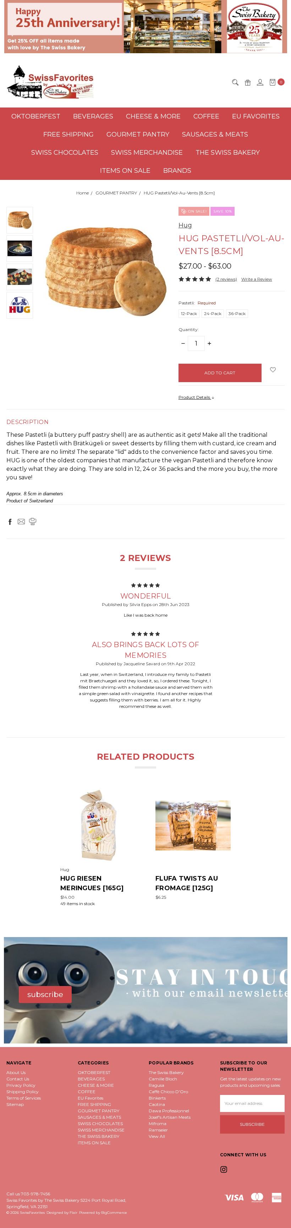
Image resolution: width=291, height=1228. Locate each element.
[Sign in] (259, 82)
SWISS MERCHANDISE (147, 152)
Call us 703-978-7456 (28, 1193)
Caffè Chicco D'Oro (168, 1091)
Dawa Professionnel (169, 1110)
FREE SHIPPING (68, 134)
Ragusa (156, 1085)
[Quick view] (130, 793)
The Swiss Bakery (166, 1072)
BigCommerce (114, 1212)
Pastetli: (197, 302)
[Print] (32, 521)
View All (157, 1136)
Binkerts (157, 1098)
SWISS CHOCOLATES (64, 152)
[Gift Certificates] (247, 82)
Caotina (157, 1104)
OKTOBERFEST (35, 116)
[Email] (21, 521)
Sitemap (15, 1104)
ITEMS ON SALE (125, 171)
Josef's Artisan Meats (170, 1117)
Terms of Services (23, 1098)
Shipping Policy (22, 1091)
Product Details (195, 397)
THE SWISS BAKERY (228, 152)
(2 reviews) (226, 279)
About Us (16, 1072)
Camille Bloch (163, 1078)
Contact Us (17, 1078)
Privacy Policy (20, 1085)
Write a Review (256, 279)
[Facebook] (9, 521)
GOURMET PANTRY (137, 134)
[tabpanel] (98, 847)
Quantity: (189, 329)
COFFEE (206, 116)
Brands (177, 171)
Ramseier (158, 1130)
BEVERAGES (93, 116)
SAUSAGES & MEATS (215, 134)
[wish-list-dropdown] (273, 369)
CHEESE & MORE (153, 116)
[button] (145, 26)
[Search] (235, 82)
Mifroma (157, 1123)
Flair (73, 1212)
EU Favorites (256, 116)
